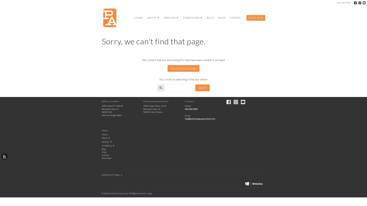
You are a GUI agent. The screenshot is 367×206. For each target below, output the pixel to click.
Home (139, 17)
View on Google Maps (112, 115)
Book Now (255, 17)
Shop (222, 17)
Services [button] (105, 141)
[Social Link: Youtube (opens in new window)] (364, 2)
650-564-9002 (344, 3)
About (151, 17)
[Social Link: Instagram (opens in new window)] (359, 2)
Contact (236, 17)
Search (202, 87)
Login (150, 193)
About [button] (104, 138)
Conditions (191, 17)
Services (170, 17)
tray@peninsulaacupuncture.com (200, 118)
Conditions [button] (107, 145)
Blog (210, 17)
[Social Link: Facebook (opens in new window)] (355, 2)
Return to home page (183, 68)
